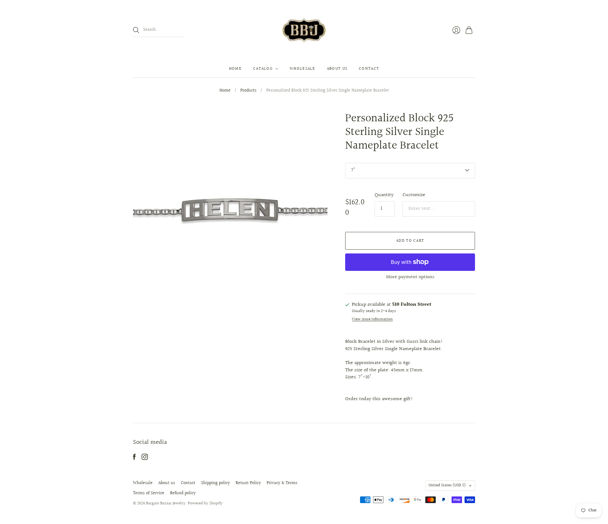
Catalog (263, 69)
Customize (413, 195)
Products (248, 91)
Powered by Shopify (205, 503)
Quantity (384, 195)
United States (447, 485)
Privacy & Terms (282, 483)
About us (337, 69)
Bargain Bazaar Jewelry (166, 503)
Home (235, 69)
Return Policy (248, 483)
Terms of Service (148, 493)
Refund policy (183, 493)
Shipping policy (215, 483)
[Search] (136, 30)
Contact (369, 69)
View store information (372, 319)
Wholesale (302, 69)
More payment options (410, 277)
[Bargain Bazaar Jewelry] (304, 30)
